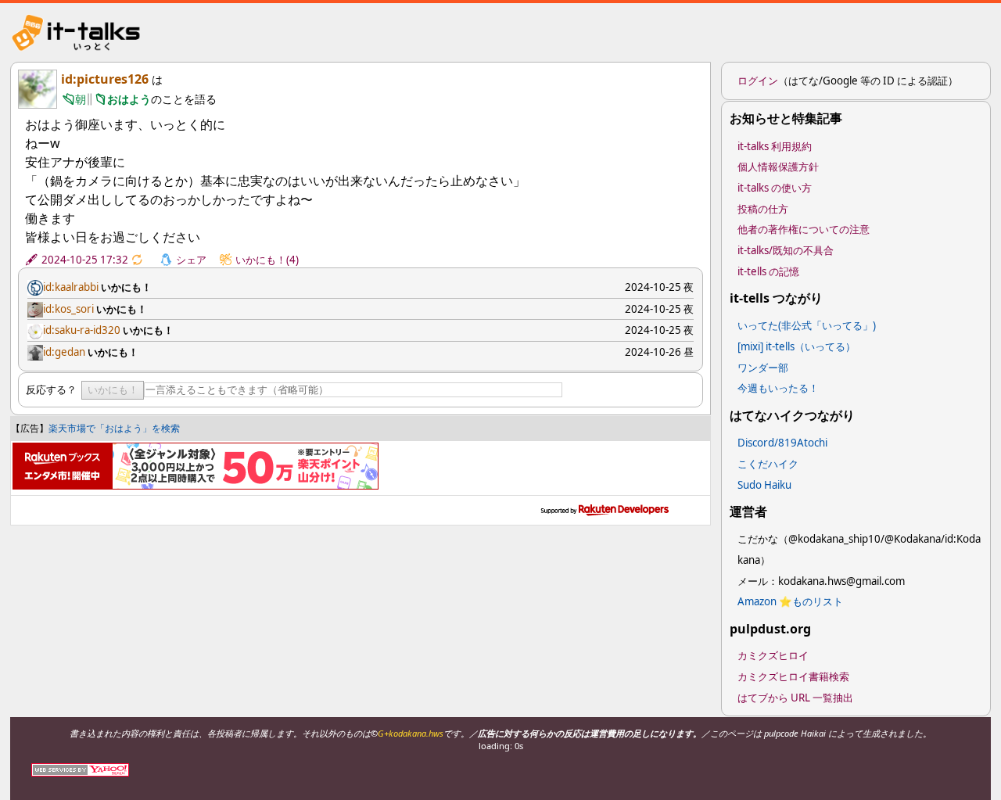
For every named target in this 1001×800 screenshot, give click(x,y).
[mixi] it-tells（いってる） (796, 346)
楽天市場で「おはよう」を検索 (114, 428)
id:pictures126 (105, 79)
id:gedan (64, 352)
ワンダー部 (762, 368)
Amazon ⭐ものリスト (790, 601)
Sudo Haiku (764, 485)
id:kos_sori (68, 309)
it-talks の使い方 (774, 188)
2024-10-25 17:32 (84, 260)
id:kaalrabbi (71, 287)
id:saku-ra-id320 (81, 330)
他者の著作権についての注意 (803, 229)
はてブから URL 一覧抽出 (795, 698)
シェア (191, 260)
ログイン (757, 81)
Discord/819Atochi (782, 443)
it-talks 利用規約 (774, 146)
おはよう (129, 98)
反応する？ (51, 389)
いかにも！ (113, 390)
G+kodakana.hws (410, 733)
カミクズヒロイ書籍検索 (793, 676)
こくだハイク (767, 464)
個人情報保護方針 (778, 167)
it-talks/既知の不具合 (785, 250)
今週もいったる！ (778, 388)
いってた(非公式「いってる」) (806, 325)
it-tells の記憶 (768, 271)
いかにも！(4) (267, 260)
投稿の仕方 (762, 209)
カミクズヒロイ (773, 655)
